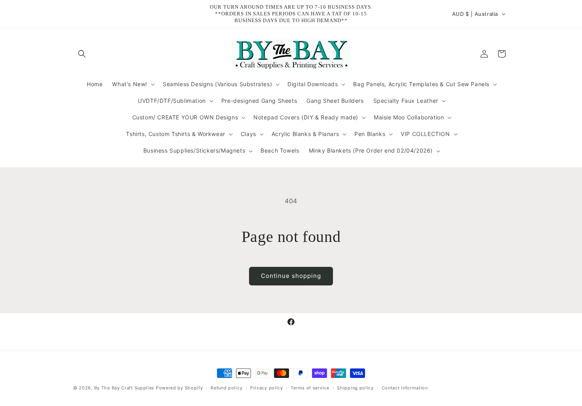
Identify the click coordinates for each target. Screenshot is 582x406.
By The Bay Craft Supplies (125, 388)
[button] (82, 53)
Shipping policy (355, 387)
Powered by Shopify (179, 388)
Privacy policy (266, 387)
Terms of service (310, 387)
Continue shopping (291, 275)
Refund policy (226, 387)
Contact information (405, 387)
